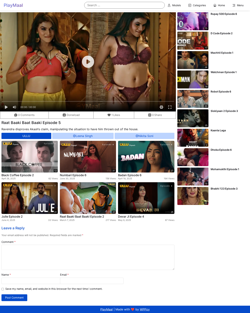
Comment (8, 241)
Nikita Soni (145, 136)
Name (6, 274)
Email (64, 274)
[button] (114, 115)
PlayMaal (106, 309)
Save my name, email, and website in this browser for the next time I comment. (53, 288)
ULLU (26, 136)
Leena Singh (84, 136)
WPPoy (145, 309)
